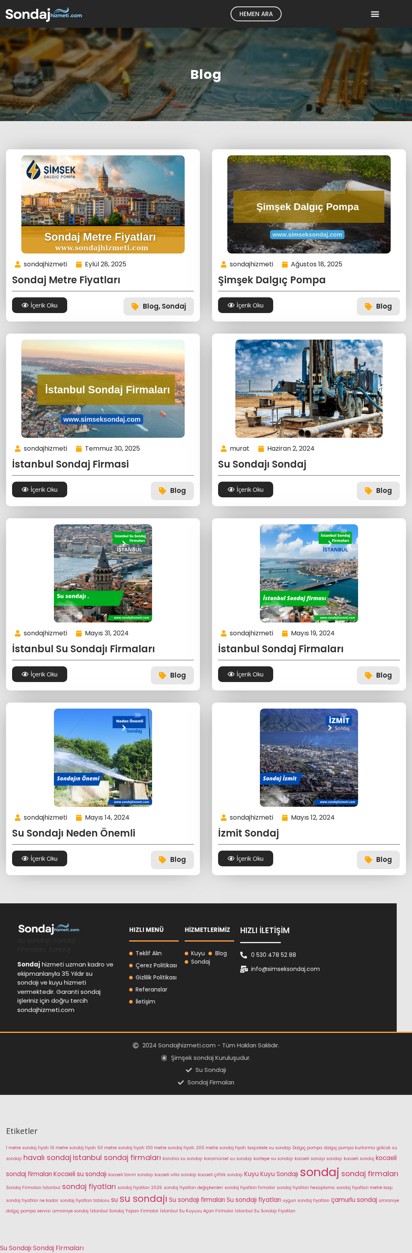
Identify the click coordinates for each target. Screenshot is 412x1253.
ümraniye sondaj (70, 1211)
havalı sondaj (47, 1157)
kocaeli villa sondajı (175, 1175)
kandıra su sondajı (182, 1159)
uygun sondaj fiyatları (306, 1200)
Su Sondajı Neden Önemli (73, 833)
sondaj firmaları (369, 1174)
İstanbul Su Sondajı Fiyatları (265, 1211)
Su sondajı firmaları (197, 1199)
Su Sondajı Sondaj (262, 464)
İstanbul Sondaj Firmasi (70, 464)
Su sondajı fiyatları (254, 1199)
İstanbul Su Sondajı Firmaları (83, 648)
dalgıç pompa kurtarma (349, 1148)
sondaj (320, 1172)
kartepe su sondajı (273, 1159)
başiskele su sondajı (269, 1148)
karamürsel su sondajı (228, 1159)
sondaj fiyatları (89, 1186)
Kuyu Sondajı (279, 1174)
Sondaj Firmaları (58, 1248)
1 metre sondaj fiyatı (27, 1148)
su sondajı (143, 1198)
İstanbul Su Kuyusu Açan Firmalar (196, 1211)
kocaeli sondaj (359, 1159)
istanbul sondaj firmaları (117, 1157)
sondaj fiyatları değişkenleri (193, 1188)
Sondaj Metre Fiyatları (66, 279)
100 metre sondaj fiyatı (170, 1148)
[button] (374, 14)
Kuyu (251, 1174)
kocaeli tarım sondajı (130, 1175)
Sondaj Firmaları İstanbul (33, 1188)
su (114, 1199)
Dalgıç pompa (307, 1148)
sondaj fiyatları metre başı (364, 1188)
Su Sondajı (15, 1248)
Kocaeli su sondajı (80, 1174)
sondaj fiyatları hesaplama (306, 1188)
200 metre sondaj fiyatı (221, 1148)
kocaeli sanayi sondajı (318, 1159)
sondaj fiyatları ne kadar (32, 1200)
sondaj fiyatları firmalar (250, 1188)
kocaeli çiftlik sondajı (220, 1175)
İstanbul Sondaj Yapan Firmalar (124, 1211)
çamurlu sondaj (354, 1199)
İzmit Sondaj (248, 833)
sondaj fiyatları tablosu (84, 1200)
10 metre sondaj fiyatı (73, 1148)
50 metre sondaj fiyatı (120, 1148)
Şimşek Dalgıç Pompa (272, 279)
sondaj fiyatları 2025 (139, 1188)
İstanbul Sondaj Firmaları (281, 648)
